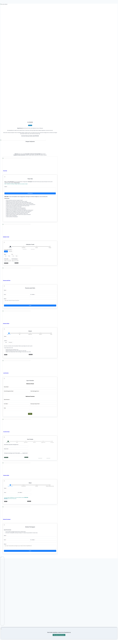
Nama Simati (6, 386)
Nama (5, 290)
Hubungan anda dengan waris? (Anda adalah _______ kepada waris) (15, 453)
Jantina (5, 340)
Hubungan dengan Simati (34, 403)
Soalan (5, 186)
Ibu (12, 254)
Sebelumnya (6, 457)
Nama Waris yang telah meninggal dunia (11, 444)
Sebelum (5, 354)
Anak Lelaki (6, 258)
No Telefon (6, 403)
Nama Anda (6, 448)
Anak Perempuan (15, 258)
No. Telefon (32, 294)
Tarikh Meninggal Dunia (34, 391)
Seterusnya (30, 354)
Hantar (30, 305)
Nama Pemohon (7, 399)
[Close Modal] (4, 176)
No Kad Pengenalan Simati (8, 391)
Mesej (5, 298)
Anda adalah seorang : (8, 249)
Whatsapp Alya (30, 193)
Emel (5, 294)
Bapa (5, 254)
